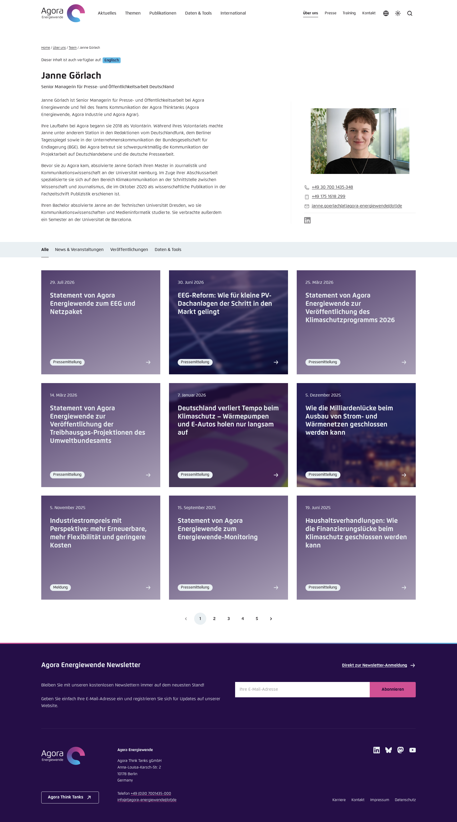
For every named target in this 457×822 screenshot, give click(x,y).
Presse (330, 13)
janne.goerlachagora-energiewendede (357, 206)
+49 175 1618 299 (328, 196)
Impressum (379, 800)
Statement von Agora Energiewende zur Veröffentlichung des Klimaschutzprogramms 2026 (350, 308)
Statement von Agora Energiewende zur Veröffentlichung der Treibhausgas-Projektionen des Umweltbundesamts (97, 424)
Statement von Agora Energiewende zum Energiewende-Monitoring (218, 529)
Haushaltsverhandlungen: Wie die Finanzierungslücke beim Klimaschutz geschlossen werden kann (356, 533)
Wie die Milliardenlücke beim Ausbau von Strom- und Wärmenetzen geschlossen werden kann (349, 420)
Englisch (111, 60)
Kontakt (369, 13)
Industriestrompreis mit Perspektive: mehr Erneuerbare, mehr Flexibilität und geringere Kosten (98, 533)
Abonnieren (393, 689)
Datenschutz (405, 800)
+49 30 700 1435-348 (332, 187)
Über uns (310, 13)
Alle (45, 250)
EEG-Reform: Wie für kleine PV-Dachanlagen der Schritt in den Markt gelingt (225, 304)
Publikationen (162, 13)
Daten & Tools (198, 13)
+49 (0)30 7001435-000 (151, 794)
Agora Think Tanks (65, 797)
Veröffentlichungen (129, 250)
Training (349, 13)
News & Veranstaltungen (79, 250)
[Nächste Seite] (271, 619)
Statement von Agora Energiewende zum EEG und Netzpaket (92, 304)
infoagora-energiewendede (146, 800)
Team (73, 48)
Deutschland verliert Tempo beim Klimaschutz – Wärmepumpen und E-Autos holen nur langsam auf (228, 420)
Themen (133, 13)
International (233, 13)
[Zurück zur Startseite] (63, 13)
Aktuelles (107, 13)
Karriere (339, 800)
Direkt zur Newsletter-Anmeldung (374, 665)
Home (45, 48)
